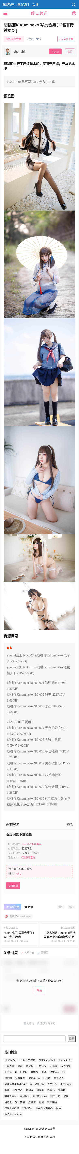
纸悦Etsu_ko (40, 1096)
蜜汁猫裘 (20, 1102)
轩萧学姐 (52, 1102)
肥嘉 (65, 1096)
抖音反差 (20, 1078)
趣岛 (41, 1102)
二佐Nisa (42, 1066)
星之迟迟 (59, 1078)
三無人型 (9, 1066)
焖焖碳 (29, 1090)
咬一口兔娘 (21, 1072)
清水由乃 (17, 1090)
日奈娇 (46, 1078)
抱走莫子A (34, 1078)
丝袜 (20, 1066)
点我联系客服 (28, 857)
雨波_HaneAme (12, 1114)
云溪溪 (53, 1066)
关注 (56, 51)
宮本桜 (34, 1072)
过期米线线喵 (11, 1108)
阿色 (58, 1108)
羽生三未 (55, 1096)
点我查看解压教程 (32, 844)
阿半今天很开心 (44, 1108)
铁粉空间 (27, 1108)
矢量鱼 (61, 1090)
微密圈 (8, 1078)
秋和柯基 (25, 1096)
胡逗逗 (8, 1102)
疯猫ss (51, 1090)
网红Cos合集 (14, 38)
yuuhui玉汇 (65, 1059)
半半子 (8, 1072)
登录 (19, 873)
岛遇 (44, 1072)
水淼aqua (66, 1084)
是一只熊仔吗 (37, 1084)
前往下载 (68, 39)
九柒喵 (29, 1066)
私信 (69, 51)
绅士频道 (50, 1128)
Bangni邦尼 (10, 1059)
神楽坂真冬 (10, 1096)
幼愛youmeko (57, 1072)
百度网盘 (13, 885)
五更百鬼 (65, 1066)
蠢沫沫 (32, 1102)
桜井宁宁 (53, 1084)
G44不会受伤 (28, 1059)
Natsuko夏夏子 (47, 1059)
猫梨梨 (40, 1090)
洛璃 (6, 1090)
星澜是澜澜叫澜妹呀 (15, 1084)
